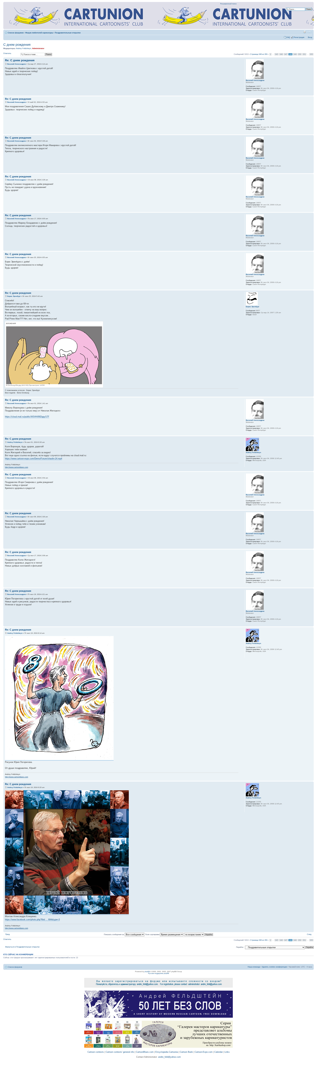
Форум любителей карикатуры (39, 33)
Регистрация (299, 37)
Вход (310, 37)
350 (299, 54)
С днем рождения (17, 44)
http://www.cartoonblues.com (16, 467)
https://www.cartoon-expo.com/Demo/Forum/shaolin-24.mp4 (33, 458)
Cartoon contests (96, 1052)
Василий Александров (16, 64)
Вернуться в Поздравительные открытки (22, 947)
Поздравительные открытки (68, 33)
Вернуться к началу (311, 94)
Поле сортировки (152, 934)
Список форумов (16, 33)
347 (285, 54)
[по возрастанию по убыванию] (198, 934)
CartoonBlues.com (145, 1052)
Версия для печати (304, 32)
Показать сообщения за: (114, 934)
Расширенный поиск (228, 4)
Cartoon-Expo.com (203, 1052)
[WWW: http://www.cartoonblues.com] (247, 464)
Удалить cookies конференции (274, 967)
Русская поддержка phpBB (158, 973)
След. (309, 934)
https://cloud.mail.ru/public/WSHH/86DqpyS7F (27, 416)
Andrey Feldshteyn (23, 48)
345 (276, 54)
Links (227, 1052)
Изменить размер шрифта (309, 32)
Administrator (38, 48)
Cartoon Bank (186, 1052)
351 (304, 54)
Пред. (7, 934)
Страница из (258, 54)
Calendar (218, 1052)
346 (281, 54)
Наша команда (254, 967)
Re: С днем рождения (20, 60)
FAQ (288, 37)
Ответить (7, 53)
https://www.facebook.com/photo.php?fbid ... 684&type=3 (32, 919)
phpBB (147, 971)
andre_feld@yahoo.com (169, 1057)
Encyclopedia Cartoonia (166, 1052)
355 (311, 54)
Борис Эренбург (14, 296)
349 (295, 54)
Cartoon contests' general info (120, 1052)
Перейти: (240, 947)
